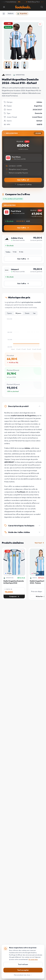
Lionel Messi (37, 117)
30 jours (18, 313)
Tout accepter (23, 970)
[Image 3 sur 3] (26, 56)
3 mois (27, 313)
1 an (34, 313)
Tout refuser (23, 964)
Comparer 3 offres (24, 184)
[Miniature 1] (7, 65)
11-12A (15, 252)
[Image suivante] (38, 41)
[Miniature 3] (24, 65)
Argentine (38, 106)
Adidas (8, 75)
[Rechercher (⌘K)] (41, 7)
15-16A (21, 252)
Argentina (23, 13)
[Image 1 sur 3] (20, 56)
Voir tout (38, 543)
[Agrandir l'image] (38, 56)
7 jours (9, 313)
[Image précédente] (7, 41)
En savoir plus (33, 959)
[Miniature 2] (16, 65)
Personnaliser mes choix (22, 975)
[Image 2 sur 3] (23, 56)
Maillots (10, 13)
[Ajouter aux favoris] (40, 24)
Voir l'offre (21, 180)
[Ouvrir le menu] (4, 7)
